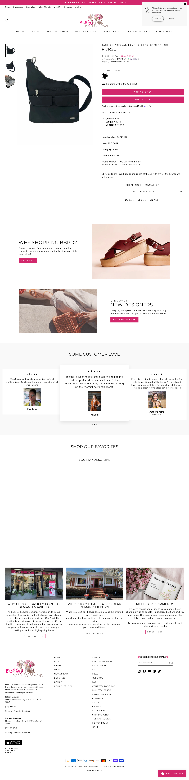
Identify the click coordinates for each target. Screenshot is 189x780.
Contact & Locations (14, 7)
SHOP (64, 31)
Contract (68, 7)
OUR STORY (97, 678)
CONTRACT (97, 698)
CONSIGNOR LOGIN (158, 31)
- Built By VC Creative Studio (113, 766)
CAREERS (96, 707)
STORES (49, 31)
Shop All (27, 260)
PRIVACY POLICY (100, 723)
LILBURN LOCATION (101, 694)
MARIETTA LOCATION (102, 690)
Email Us (57, 7)
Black (104, 75)
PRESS (95, 674)
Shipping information (142, 185)
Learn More (155, 632)
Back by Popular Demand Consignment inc (135, 45)
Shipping (105, 61)
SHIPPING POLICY (101, 715)
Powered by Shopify (94, 770)
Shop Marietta (45, 7)
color (111, 71)
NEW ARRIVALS (86, 31)
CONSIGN (131, 31)
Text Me (77, 7)
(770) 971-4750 (11, 728)
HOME (20, 31)
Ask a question (143, 191)
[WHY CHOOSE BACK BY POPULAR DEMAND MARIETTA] (34, 584)
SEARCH (96, 657)
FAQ (94, 682)
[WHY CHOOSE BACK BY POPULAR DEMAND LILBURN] (94, 584)
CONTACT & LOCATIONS (103, 686)
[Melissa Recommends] (155, 584)
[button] (143, 59)
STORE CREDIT (99, 666)
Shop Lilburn (31, 7)
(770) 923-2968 (11, 707)
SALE (33, 31)
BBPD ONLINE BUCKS (102, 662)
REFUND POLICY (100, 711)
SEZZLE (95, 702)
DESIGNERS (109, 31)
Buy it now (143, 100)
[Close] (185, 4)
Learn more (156, 12)
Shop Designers (124, 320)
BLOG (94, 670)
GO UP (95, 727)
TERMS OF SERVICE (101, 719)
